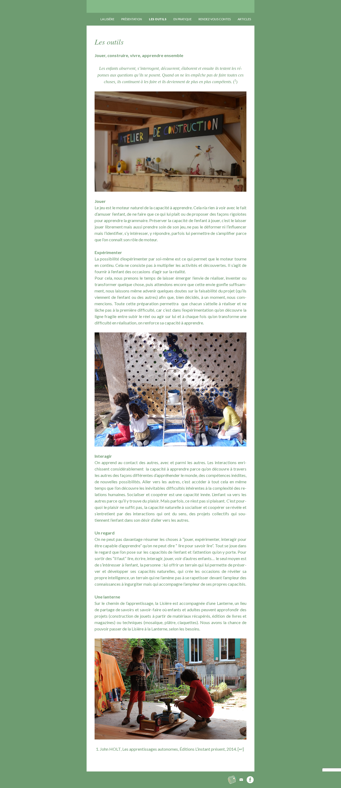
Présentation (131, 19)
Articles (244, 19)
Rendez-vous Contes (214, 19)
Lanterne (225, 603)
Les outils (158, 19)
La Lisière (97, 6)
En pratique (182, 19)
